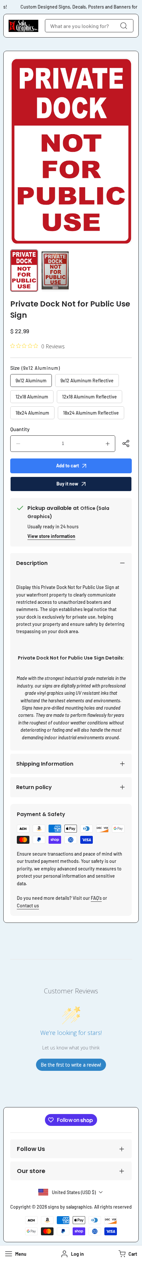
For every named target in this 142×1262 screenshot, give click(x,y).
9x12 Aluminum (31, 380)
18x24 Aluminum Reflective (91, 413)
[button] (127, 1253)
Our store (31, 1171)
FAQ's (96, 898)
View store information (51, 536)
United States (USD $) (74, 1192)
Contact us (28, 905)
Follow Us (31, 1149)
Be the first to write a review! (71, 1065)
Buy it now (67, 483)
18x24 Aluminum (32, 413)
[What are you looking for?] (123, 25)
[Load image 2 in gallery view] (55, 270)
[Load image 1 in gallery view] (24, 270)
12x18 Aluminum (32, 396)
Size (35, 368)
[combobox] (89, 25)
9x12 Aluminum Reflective (87, 380)
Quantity (20, 429)
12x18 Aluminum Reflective (89, 396)
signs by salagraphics (70, 1207)
